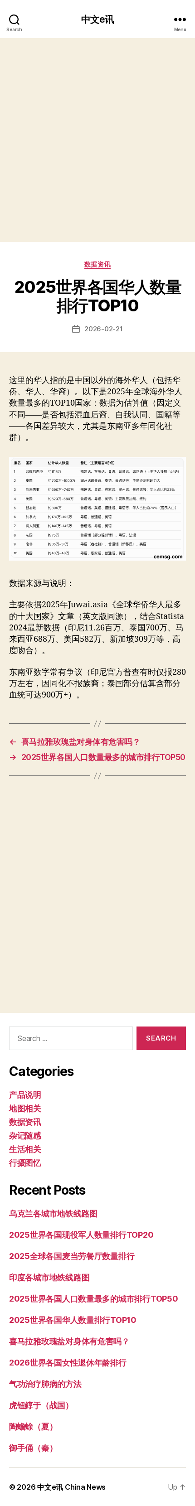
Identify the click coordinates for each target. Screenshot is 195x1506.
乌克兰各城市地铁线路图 (53, 1213)
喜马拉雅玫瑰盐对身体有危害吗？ (69, 1341)
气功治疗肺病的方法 (45, 1384)
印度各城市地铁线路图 (49, 1277)
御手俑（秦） (33, 1448)
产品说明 (25, 1094)
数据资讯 (97, 264)
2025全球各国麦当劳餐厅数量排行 (71, 1256)
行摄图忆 (25, 1162)
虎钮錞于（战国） (41, 1405)
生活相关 (25, 1149)
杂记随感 (25, 1135)
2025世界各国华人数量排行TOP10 (72, 1320)
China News (85, 1486)
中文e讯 (97, 19)
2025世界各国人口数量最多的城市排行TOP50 (93, 1298)
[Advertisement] (97, 140)
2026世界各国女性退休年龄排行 (68, 1362)
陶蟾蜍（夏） (33, 1426)
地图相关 (25, 1108)
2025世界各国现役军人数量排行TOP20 (81, 1235)
